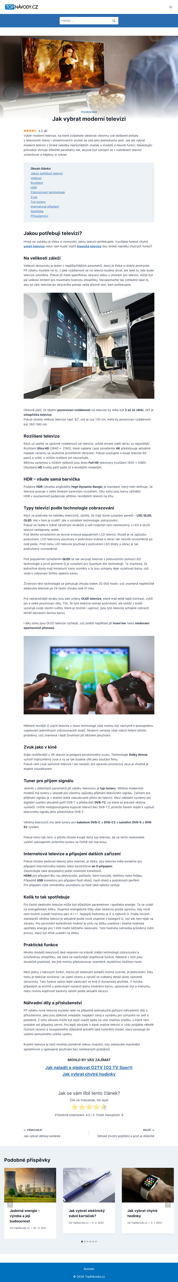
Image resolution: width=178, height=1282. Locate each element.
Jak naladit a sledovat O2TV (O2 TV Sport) (89, 1067)
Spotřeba (37, 211)
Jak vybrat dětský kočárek (42, 1133)
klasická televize (89, 246)
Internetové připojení (45, 206)
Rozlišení (37, 183)
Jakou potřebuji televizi (47, 173)
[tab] (82, 1241)
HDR (34, 187)
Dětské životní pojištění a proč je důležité (125, 1133)
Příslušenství (39, 216)
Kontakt (89, 1269)
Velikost (36, 178)
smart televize (34, 246)
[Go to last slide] (10, 1203)
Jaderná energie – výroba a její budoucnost (25, 1216)
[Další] (168, 1203)
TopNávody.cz (21, 1228)
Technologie (89, 112)
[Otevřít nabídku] (170, 7)
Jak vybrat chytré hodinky (89, 1074)
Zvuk (34, 197)
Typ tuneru (38, 202)
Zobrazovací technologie (48, 192)
